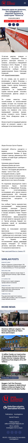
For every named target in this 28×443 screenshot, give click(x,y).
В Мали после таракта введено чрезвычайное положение (11, 281)
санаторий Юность (11, 251)
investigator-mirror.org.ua (14, 428)
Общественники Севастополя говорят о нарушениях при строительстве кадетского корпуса (13, 289)
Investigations (18, 414)
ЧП (24, 251)
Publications (9, 414)
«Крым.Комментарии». (12, 75)
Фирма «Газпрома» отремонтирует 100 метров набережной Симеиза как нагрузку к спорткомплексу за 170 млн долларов (14, 266)
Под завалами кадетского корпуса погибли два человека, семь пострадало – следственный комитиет (14, 297)
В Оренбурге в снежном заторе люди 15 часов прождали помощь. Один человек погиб (13, 274)
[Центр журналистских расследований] (9, 3)
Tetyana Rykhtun (6, 348)
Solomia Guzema (5, 377)
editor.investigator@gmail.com (14, 423)
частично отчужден (8, 210)
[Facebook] (9, 24)
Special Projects (14, 417)
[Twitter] (13, 24)
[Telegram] (17, 24)
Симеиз (20, 251)
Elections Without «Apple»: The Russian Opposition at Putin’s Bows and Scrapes (13, 331)
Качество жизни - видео (14, 21)
